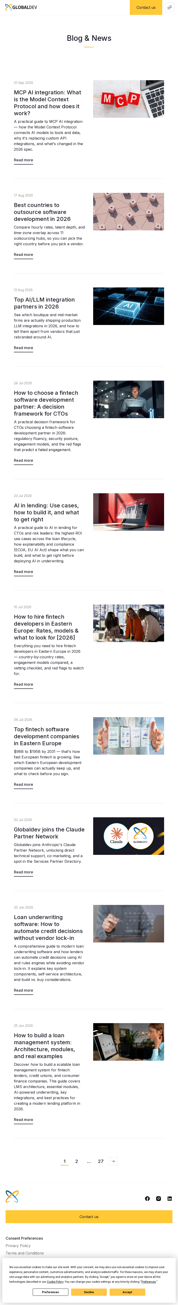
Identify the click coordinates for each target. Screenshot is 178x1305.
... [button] (89, 1161)
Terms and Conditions (25, 1253)
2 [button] (76, 1161)
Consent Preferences (24, 1238)
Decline (89, 1292)
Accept (127, 1292)
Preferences (50, 1292)
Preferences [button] (148, 1281)
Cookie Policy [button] (55, 1281)
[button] (113, 1161)
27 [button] (101, 1161)
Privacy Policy (18, 1246)
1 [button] (65, 1161)
